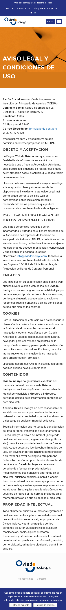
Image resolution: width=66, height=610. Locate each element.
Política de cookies (45, 605)
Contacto (41, 579)
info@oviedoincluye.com (46, 8)
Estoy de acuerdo (20, 605)
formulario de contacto (43, 128)
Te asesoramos (25, 579)
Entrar (50, 21)
